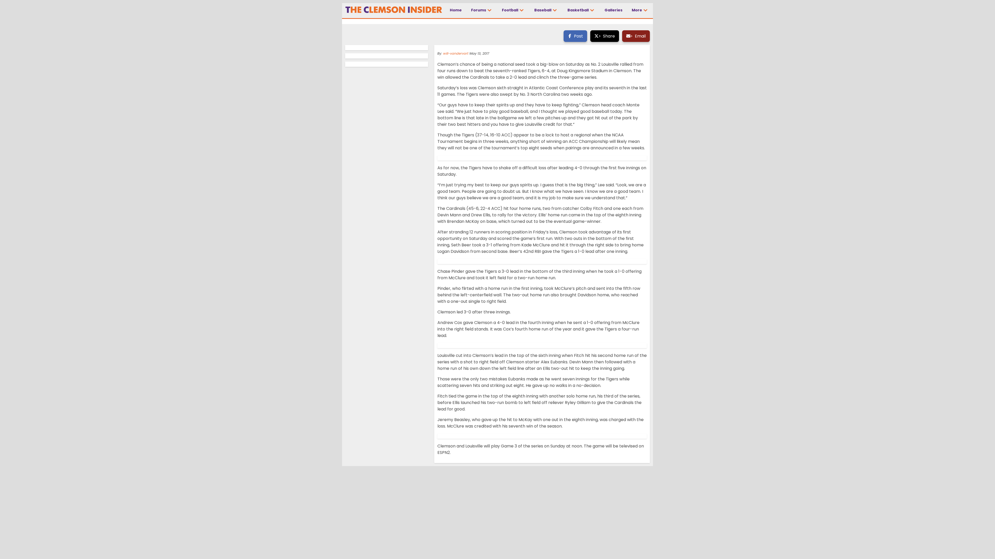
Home (456, 10)
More (637, 10)
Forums (479, 10)
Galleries (613, 10)
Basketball (578, 10)
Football (510, 10)
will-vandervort (455, 53)
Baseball (543, 10)
